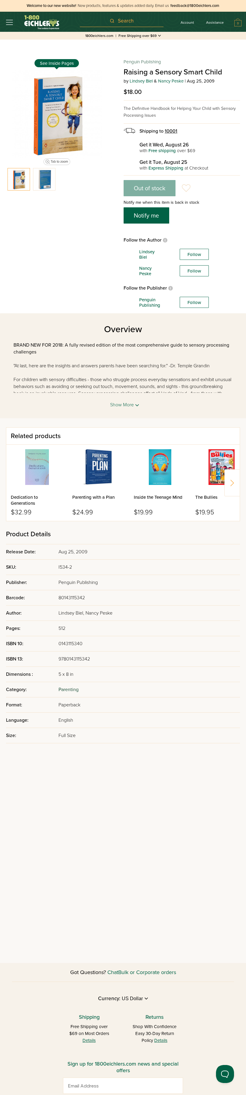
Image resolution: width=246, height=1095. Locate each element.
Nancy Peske (171, 81)
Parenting (68, 690)
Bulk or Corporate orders (147, 972)
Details (89, 1040)
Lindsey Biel (141, 81)
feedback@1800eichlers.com (194, 5)
